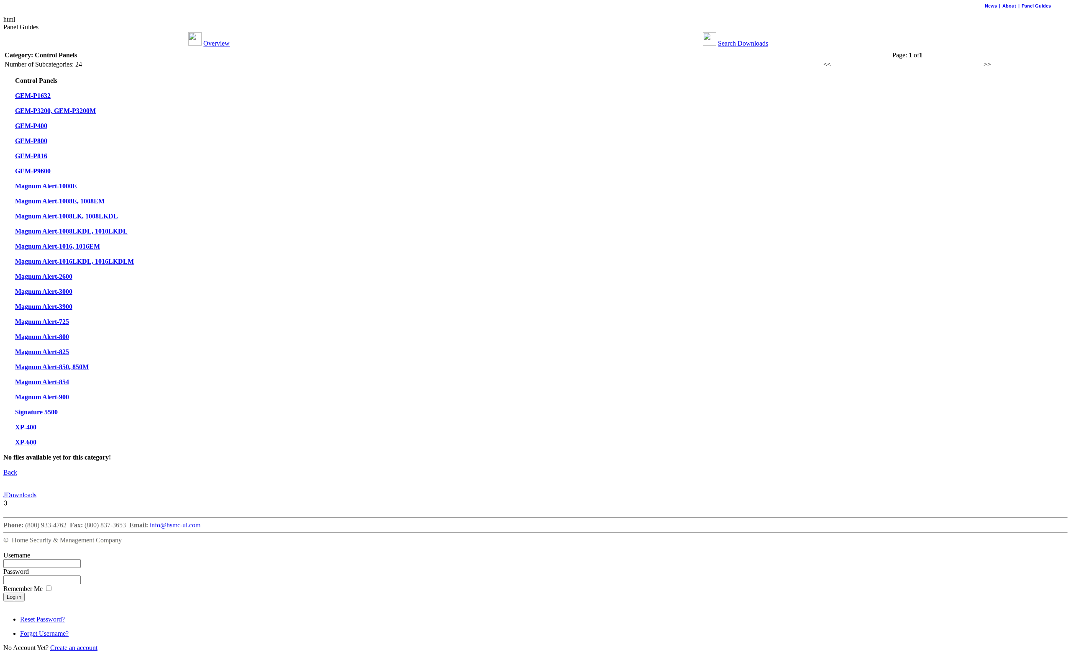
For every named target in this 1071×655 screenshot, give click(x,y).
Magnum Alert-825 (42, 351)
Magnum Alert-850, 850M (52, 366)
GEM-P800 (31, 140)
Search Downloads (743, 43)
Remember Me (23, 588)
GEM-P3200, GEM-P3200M (55, 110)
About (1009, 5)
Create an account (73, 647)
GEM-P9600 (33, 171)
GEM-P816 (31, 155)
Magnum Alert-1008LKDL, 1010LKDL (71, 231)
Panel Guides (1036, 5)
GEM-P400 (31, 125)
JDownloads (19, 494)
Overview (216, 43)
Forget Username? (44, 633)
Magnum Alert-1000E (46, 186)
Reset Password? (42, 619)
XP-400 (25, 427)
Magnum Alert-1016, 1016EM (57, 246)
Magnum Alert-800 (42, 336)
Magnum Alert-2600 (43, 276)
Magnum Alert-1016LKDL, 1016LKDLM (74, 261)
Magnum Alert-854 (42, 381)
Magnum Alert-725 (42, 321)
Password (16, 571)
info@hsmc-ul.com (175, 525)
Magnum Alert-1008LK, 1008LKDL (66, 216)
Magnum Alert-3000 (43, 291)
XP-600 (25, 442)
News (991, 5)
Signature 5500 (36, 412)
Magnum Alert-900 (42, 397)
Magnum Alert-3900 (43, 306)
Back (10, 472)
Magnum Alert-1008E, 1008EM (60, 201)
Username (16, 555)
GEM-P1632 (33, 95)
